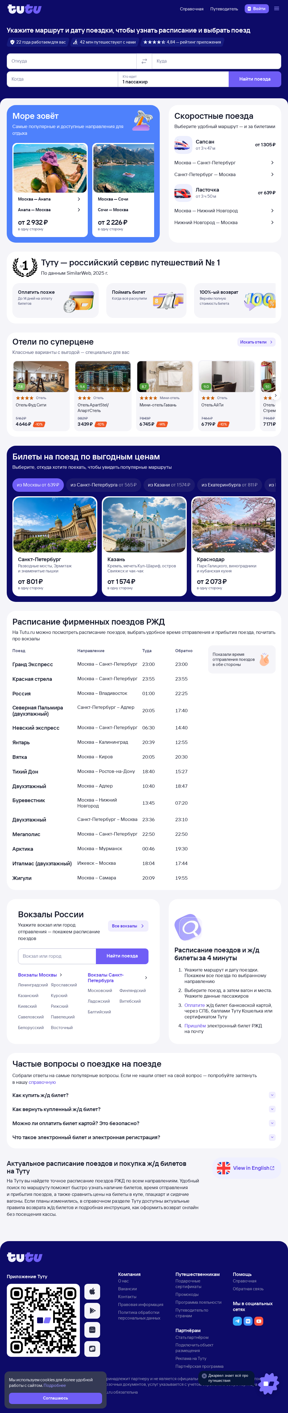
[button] (256, 342)
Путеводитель (224, 9)
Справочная (192, 9)
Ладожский (99, 1001)
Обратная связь (248, 1288)
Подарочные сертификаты (188, 1283)
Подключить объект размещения (194, 1347)
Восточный (62, 1027)
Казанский (28, 995)
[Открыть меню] (277, 8)
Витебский (130, 1001)
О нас (123, 1281)
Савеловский (31, 1017)
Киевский (27, 1006)
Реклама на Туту (191, 1358)
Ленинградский (33, 984)
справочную (42, 1082)
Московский (100, 990)
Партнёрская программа (200, 1366)
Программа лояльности (199, 1302)
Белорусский (31, 1027)
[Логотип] (24, 8)
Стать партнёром (192, 1337)
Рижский (59, 1006)
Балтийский (99, 1011)
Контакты (127, 1296)
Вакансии (127, 1288)
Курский (59, 995)
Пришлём (195, 1026)
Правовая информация (140, 1304)
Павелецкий (63, 1017)
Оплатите (194, 1005)
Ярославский (64, 984)
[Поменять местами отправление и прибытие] (144, 61)
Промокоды (187, 1294)
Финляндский (133, 990)
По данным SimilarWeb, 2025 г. (74, 273)
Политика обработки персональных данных (139, 1315)
